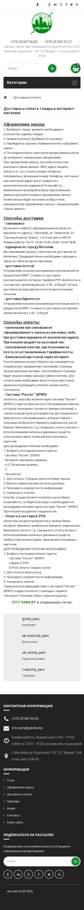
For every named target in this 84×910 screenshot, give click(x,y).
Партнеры (13, 801)
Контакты (13, 815)
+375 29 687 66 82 (24, 42)
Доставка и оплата (19, 794)
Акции (11, 808)
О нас (10, 780)
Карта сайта (15, 822)
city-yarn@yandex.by (27, 728)
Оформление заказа (20, 787)
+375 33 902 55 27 (58, 42)
